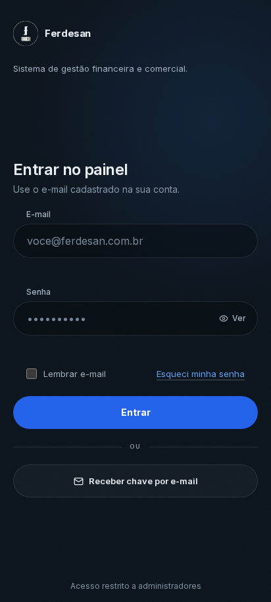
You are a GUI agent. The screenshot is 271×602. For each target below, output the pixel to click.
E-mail (38, 214)
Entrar (136, 412)
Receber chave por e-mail (143, 481)
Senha (38, 292)
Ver (239, 318)
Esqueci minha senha (201, 373)
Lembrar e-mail (74, 373)
